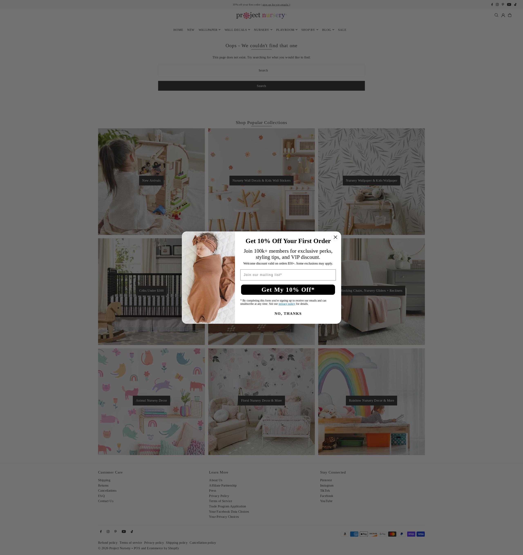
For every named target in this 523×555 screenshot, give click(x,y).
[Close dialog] (335, 237)
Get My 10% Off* (288, 289)
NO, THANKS (288, 314)
